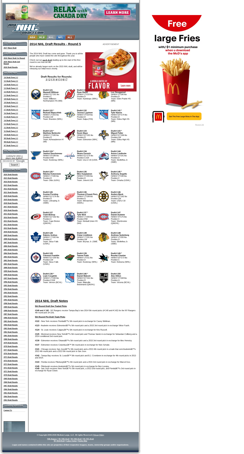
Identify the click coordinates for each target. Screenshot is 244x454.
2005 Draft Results (11, 250)
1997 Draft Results (11, 278)
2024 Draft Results (11, 182)
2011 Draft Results (11, 228)
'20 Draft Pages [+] (11, 99)
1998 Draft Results (11, 275)
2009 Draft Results (11, 235)
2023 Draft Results (11, 185)
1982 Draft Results (11, 332)
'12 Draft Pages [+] (11, 128)
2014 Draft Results (11, 217)
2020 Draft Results (11, 196)
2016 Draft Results (11, 210)
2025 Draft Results (11, 178)
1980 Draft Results (11, 339)
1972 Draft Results (11, 368)
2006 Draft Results (11, 246)
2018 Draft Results (11, 203)
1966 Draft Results (11, 389)
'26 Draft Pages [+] (11, 77)
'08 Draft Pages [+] (11, 142)
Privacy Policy (98, 435)
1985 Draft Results (11, 321)
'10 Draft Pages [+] (11, 135)
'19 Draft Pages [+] (11, 102)
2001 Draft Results (11, 264)
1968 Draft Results (11, 382)
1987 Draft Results (11, 314)
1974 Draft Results (11, 361)
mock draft (47, 60)
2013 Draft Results (11, 221)
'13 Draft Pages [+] (11, 124)
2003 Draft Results (11, 257)
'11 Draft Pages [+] (11, 131)
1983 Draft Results (11, 328)
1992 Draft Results (11, 296)
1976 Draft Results (11, 353)
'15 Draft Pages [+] (11, 117)
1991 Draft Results (11, 300)
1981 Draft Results (11, 336)
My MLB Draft (59, 441)
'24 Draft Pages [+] (11, 85)
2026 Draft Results (11, 67)
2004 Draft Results (11, 253)
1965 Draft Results (11, 393)
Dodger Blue (82, 441)
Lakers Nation (71, 441)
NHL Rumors (52, 439)
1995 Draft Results (11, 285)
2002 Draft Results (11, 260)
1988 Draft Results (11, 310)
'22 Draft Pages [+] (11, 92)
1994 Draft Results (11, 289)
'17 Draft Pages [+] (11, 110)
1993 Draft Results (11, 293)
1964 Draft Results (11, 396)
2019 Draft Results (11, 200)
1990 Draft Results (11, 303)
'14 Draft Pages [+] (11, 120)
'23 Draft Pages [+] (11, 88)
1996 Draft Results (11, 282)
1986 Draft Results (11, 318)
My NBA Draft (76, 439)
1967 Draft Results (11, 386)
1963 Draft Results (11, 400)
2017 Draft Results (11, 207)
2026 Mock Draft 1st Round (14, 58)
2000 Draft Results (11, 268)
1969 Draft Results (11, 379)
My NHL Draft (64, 439)
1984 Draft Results (11, 325)
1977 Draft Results (11, 350)
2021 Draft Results (11, 192)
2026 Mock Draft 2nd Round (12, 63)
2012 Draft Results (11, 225)
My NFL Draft (88, 439)
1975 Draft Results (11, 357)
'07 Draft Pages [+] (11, 145)
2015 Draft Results (11, 214)
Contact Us (8, 410)
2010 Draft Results (11, 232)
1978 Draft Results (11, 346)
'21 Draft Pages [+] (11, 95)
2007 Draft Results (11, 242)
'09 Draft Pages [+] (11, 138)
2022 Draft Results (11, 189)
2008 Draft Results (11, 239)
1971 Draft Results (11, 371)
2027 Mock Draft (10, 48)
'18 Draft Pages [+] (11, 106)
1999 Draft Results (11, 271)
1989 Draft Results (11, 307)
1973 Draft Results (11, 364)
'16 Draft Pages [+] (11, 113)
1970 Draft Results (11, 375)
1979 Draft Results (11, 343)
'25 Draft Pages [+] (11, 81)
